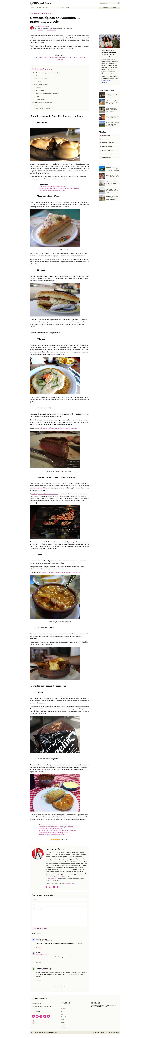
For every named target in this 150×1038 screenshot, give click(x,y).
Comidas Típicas (51, 30)
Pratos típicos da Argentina (40, 84)
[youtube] (37, 1016)
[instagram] (54, 887)
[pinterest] (44, 1016)
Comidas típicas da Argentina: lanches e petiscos (46, 73)
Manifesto (63, 1025)
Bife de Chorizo (40, 90)
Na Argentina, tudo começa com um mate (52, 190)
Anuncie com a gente (37, 1009)
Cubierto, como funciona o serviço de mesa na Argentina (58, 428)
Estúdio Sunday (106, 1032)
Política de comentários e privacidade (41, 1006)
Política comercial (36, 1003)
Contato (63, 1022)
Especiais (38, 7)
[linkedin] (50, 887)
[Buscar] (119, 3)
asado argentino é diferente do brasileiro (44, 494)
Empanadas (39, 76)
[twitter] (58, 887)
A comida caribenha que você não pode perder (53, 832)
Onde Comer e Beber (59, 876)
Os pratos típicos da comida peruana (50, 828)
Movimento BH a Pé (50, 878)
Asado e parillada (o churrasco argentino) (47, 93)
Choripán (38, 81)
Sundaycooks (115, 1032)
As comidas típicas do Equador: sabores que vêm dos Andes (57, 830)
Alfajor (38, 105)
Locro (37, 96)
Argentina (40, 30)
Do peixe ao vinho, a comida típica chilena (52, 834)
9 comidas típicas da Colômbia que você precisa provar (56, 827)
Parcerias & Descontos (109, 7)
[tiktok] (48, 1016)
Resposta (38, 947)
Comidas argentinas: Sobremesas (42, 102)
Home (32, 7)
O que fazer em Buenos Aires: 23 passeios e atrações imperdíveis (59, 188)
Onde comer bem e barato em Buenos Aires (52, 186)
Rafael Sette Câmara (43, 26)
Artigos (45, 7)
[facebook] (46, 887)
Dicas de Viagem (59, 7)
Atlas (51, 7)
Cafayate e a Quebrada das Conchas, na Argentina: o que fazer (59, 572)
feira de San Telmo (40, 488)
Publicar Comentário (40, 928)
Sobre (67, 7)
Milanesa (38, 87)
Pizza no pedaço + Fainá (42, 78)
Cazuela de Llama (41, 99)
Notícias (63, 1027)
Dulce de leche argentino (43, 108)
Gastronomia (47, 13)
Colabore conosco (36, 1011)
